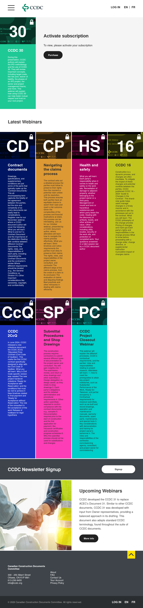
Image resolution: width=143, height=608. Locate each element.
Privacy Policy (57, 582)
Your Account (56, 580)
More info (89, 538)
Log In (115, 7)
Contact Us (55, 577)
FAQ (52, 574)
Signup (118, 469)
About (53, 572)
